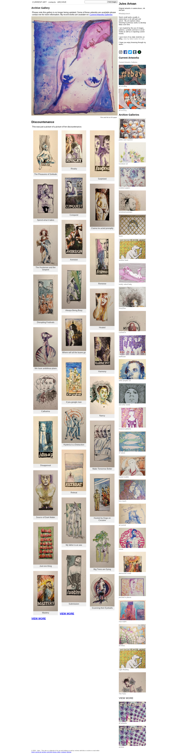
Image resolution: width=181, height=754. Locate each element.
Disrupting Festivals (45, 322)
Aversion (74, 260)
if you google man (74, 402)
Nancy (102, 416)
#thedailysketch (124, 14)
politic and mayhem (126, 140)
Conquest (74, 215)
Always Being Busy (73, 310)
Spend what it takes (45, 220)
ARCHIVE (61, 2)
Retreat (74, 493)
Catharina (45, 411)
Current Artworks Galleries (101, 15)
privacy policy (56, 752)
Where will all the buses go (74, 352)
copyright (49, 752)
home (33, 752)
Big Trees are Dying (102, 569)
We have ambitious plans (46, 368)
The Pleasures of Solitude (45, 174)
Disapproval (45, 465)
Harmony (102, 371)
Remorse (102, 284)
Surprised (102, 179)
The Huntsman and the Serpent (46, 268)
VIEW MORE (67, 613)
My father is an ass (74, 545)
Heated (102, 327)
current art (38, 752)
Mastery (45, 613)
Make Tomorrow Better (102, 469)
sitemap (69, 752)
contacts (52, 2)
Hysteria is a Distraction (74, 445)
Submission (74, 604)
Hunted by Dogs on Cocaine (102, 519)
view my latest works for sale (133, 39)
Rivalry (74, 169)
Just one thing (46, 566)
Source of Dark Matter (45, 517)
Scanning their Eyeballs (102, 608)
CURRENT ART (39, 2)
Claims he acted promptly (102, 228)
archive (44, 752)
